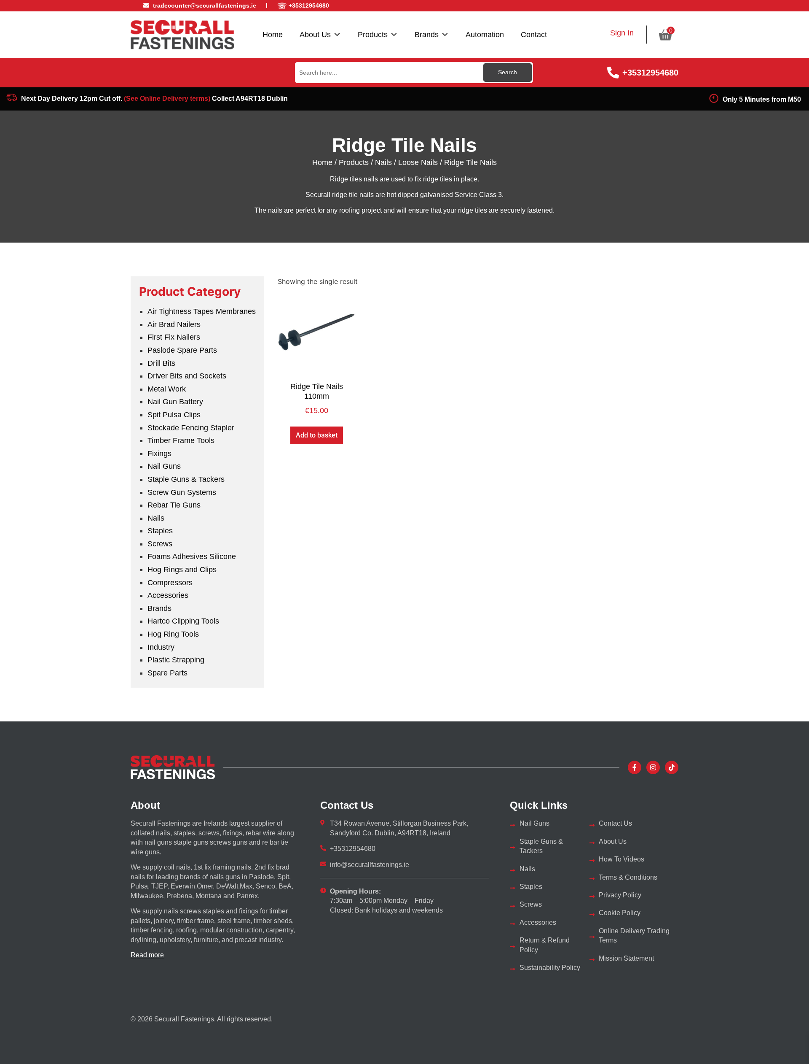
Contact (534, 34)
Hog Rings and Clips (182, 569)
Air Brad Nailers (174, 324)
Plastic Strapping (175, 660)
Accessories (167, 595)
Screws (159, 544)
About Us (315, 34)
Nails (383, 162)
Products (373, 34)
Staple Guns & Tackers (186, 479)
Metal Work (166, 389)
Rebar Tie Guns (174, 505)
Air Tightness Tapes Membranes (201, 311)
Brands (427, 34)
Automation (485, 34)
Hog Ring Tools (173, 634)
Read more (147, 955)
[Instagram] (653, 767)
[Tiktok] (671, 767)
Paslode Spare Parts (182, 350)
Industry (160, 647)
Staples (160, 531)
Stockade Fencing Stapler (190, 428)
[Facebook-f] (634, 767)
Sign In (622, 33)
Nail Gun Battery (175, 401)
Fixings (159, 453)
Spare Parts (167, 673)
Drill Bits (161, 363)
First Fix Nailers (173, 337)
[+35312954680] (613, 72)
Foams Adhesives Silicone (191, 556)
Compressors (170, 582)
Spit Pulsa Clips (174, 414)
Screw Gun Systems (181, 492)
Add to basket (317, 435)
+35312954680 (650, 72)
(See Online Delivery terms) (167, 98)
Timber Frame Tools (180, 440)
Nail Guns (164, 466)
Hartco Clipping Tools (183, 621)
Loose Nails (418, 162)
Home (273, 34)
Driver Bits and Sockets (186, 376)
